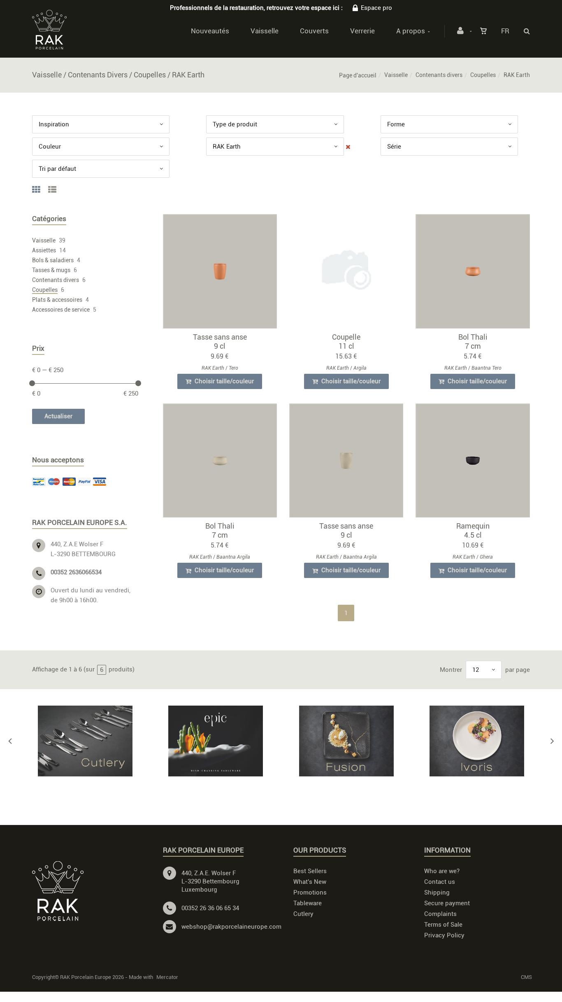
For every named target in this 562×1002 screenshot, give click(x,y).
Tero (233, 368)
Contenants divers (439, 75)
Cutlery (303, 914)
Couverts (314, 31)
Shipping (437, 892)
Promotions (310, 892)
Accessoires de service (61, 309)
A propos (410, 31)
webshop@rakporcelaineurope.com (231, 926)
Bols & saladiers (53, 260)
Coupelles (483, 75)
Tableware (307, 903)
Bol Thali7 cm (473, 341)
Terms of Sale (443, 924)
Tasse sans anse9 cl (220, 341)
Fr (505, 31)
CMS (526, 977)
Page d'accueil (357, 75)
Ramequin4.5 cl (473, 530)
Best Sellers (310, 871)
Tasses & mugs (51, 270)
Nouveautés (210, 31)
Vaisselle (265, 31)
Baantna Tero (486, 368)
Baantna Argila (233, 557)
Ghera (486, 557)
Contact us (439, 881)
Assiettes (44, 250)
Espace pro (376, 8)
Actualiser (58, 416)
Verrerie (362, 31)
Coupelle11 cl (346, 341)
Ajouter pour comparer (223, 273)
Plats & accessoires (57, 299)
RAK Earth (213, 368)
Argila (360, 368)
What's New (309, 881)
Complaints (440, 914)
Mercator (167, 977)
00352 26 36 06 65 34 (210, 908)
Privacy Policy (444, 935)
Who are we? (442, 871)
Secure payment (447, 903)
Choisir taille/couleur (223, 381)
